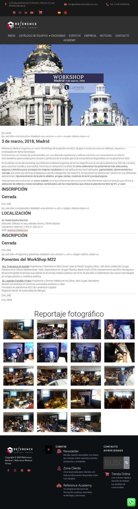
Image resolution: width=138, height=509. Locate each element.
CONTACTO (122, 35)
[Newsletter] (59, 451)
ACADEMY (69, 40)
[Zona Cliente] (59, 468)
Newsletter (71, 451)
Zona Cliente (72, 468)
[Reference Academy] (59, 485)
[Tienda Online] (107, 474)
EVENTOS (75, 35)
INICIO (11, 35)
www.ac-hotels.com (17, 230)
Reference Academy (77, 485)
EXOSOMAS (58, 35)
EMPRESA (90, 35)
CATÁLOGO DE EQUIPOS (33, 35)
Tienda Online (120, 474)
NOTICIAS (106, 35)
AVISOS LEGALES (113, 450)
